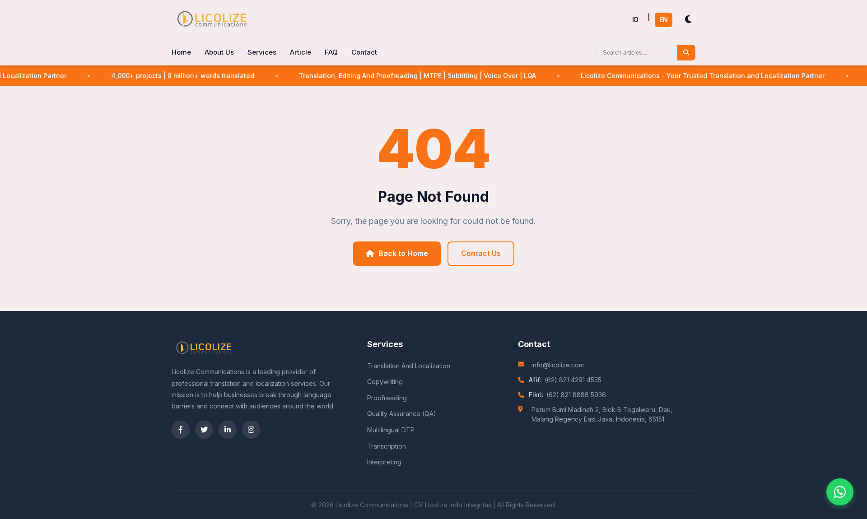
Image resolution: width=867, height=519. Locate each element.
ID (635, 19)
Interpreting (384, 462)
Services (261, 52)
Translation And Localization (408, 366)
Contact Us (481, 253)
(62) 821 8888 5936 (576, 395)
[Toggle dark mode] (688, 19)
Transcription (386, 446)
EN (663, 19)
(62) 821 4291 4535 (573, 380)
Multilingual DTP (391, 430)
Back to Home (403, 253)
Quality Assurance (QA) (401, 413)
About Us (219, 52)
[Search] (686, 52)
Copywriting (385, 381)
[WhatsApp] (839, 491)
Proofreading (387, 398)
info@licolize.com (557, 365)
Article (300, 52)
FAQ (331, 52)
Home (181, 52)
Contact (364, 52)
